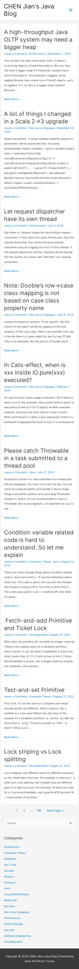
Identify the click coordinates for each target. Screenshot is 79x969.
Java (32, 472)
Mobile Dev (11, 900)
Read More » (12, 99)
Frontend (9, 882)
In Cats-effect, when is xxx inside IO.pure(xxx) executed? (35, 372)
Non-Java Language (41, 128)
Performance (37, 53)
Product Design (13, 924)
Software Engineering (17, 935)
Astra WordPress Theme (39, 961)
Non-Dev (9, 906)
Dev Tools (10, 864)
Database (10, 858)
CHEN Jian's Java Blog (29, 10)
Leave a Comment (15, 53)
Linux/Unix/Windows (16, 894)
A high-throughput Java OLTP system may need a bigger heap (38, 39)
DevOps (9, 870)
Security (9, 929)
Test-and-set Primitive (34, 689)
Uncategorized (38, 634)
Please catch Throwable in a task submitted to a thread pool (36, 458)
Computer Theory (40, 561)
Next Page (55, 810)
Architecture (11, 847)
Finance (9, 876)
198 (38, 810)
